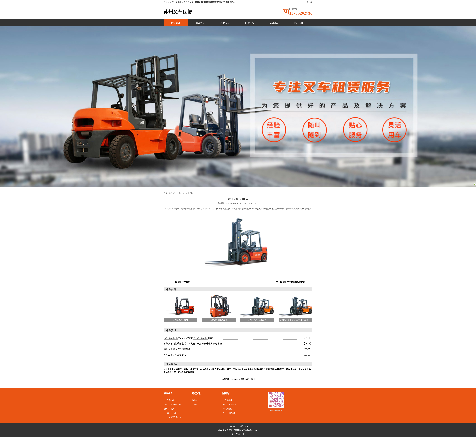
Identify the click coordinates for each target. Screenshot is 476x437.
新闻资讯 (249, 22)
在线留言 (273, 22)
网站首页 (175, 22)
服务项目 (200, 22)
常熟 (234, 434)
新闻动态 (195, 400)
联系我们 (298, 22)
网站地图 (308, 2)
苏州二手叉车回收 (171, 413)
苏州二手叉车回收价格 (238, 355)
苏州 (242, 434)
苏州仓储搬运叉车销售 (172, 417)
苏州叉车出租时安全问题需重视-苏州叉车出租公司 (238, 338)
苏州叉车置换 (169, 409)
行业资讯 (195, 404)
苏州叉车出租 (169, 400)
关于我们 (224, 22)
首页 (165, 193)
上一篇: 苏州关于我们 (180, 282)
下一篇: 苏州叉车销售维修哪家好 (290, 282)
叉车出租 (172, 193)
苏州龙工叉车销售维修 (172, 404)
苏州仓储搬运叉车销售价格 (238, 349)
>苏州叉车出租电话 (185, 193)
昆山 (238, 434)
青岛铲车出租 (243, 426)
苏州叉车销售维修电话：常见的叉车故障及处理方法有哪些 (238, 343)
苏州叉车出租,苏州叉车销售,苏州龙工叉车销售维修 (215, 2)
